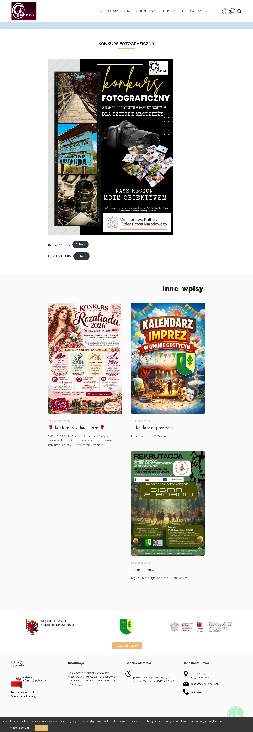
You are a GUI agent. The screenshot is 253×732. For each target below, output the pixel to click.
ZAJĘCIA (164, 11)
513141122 (196, 691)
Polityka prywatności (22, 692)
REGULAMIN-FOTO (59, 244)
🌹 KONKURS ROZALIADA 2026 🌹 (76, 427)
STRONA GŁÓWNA (108, 11)
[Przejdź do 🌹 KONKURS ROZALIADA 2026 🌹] (85, 358)
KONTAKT (211, 11)
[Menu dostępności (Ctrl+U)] (235, 714)
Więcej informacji (19, 727)
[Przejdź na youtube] (232, 11)
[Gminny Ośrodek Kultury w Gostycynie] (24, 11)
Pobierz (80, 244)
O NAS (128, 11)
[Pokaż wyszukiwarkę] (239, 11)
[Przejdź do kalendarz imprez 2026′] (168, 358)
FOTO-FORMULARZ (60, 256)
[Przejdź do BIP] (29, 682)
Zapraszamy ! (143, 569)
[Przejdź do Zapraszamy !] (168, 503)
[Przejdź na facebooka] (225, 11)
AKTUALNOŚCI (145, 11)
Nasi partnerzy (126, 645)
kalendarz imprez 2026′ (153, 427)
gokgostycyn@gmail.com (205, 684)
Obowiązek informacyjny (25, 696)
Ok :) (41, 727)
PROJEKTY (180, 11)
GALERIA (195, 11)
